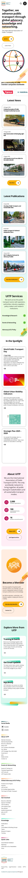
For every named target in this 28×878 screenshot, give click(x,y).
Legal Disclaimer (12, 866)
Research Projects (5, 831)
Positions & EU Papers (7, 783)
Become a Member (6, 743)
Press (2, 848)
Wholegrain (20, 871)
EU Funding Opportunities (8, 789)
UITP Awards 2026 (6, 774)
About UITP (4, 745)
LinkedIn (6, 730)
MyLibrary (3, 844)
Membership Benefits (6, 742)
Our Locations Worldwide (7, 747)
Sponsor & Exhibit (5, 802)
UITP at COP (4, 787)
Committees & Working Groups (9, 827)
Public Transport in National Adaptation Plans (11, 231)
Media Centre (4, 757)
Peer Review (4, 808)
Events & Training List (6, 768)
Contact (3, 814)
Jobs (2, 755)
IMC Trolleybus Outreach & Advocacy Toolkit (11, 256)
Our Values (4, 749)
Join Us (5, 39)
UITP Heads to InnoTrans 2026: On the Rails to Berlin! (13, 159)
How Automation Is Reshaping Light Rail (14, 134)
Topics (3, 829)
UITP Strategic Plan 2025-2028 (9, 751)
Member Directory (6, 740)
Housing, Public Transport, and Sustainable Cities (12, 206)
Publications (4, 823)
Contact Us (4, 759)
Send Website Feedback (7, 842)
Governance (4, 753)
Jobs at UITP (4, 812)
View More (12, 182)
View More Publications (12, 279)
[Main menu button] (25, 3)
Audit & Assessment (6, 810)
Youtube (6, 726)
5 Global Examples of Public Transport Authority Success (12, 110)
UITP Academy (5, 804)
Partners (3, 785)
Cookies (19, 866)
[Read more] (14, 369)
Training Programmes (7, 770)
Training (3, 833)
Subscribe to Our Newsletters (8, 846)
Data (2, 825)
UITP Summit (4, 772)
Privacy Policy (4, 866)
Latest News (8, 45)
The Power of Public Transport (9, 791)
